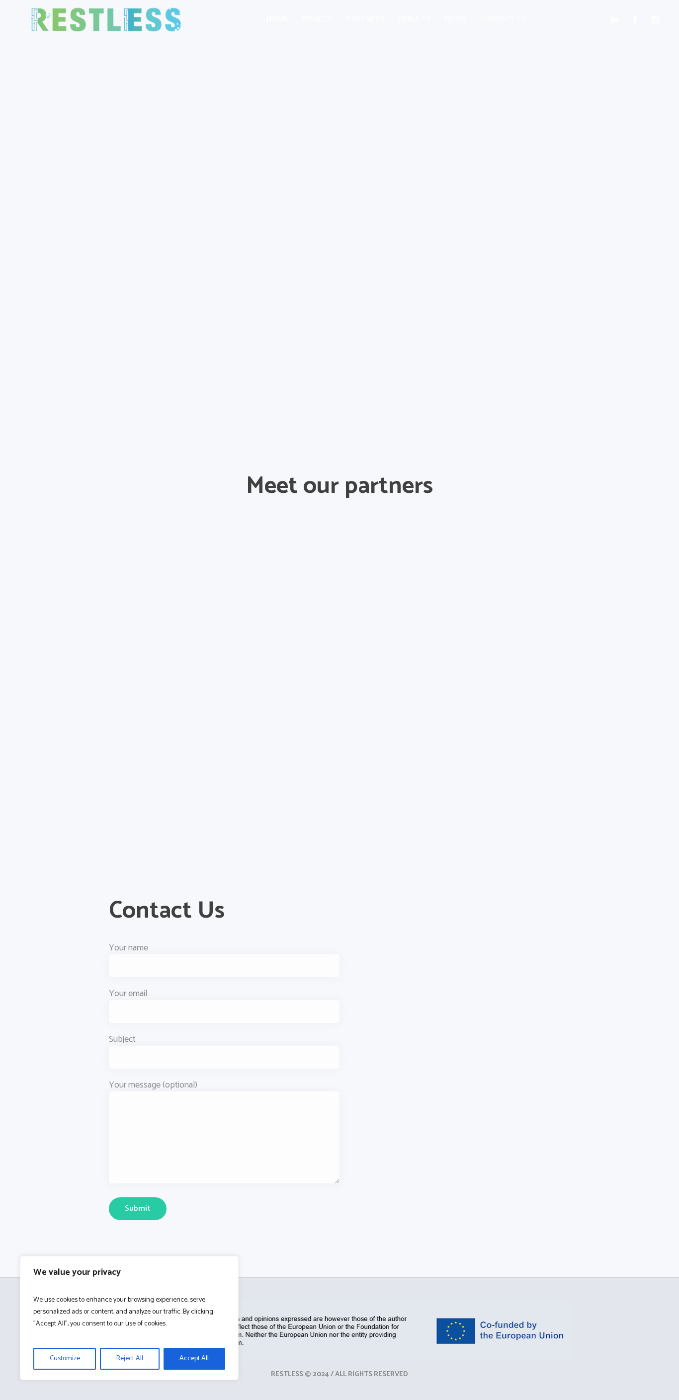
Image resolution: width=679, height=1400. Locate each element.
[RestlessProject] (339, 1331)
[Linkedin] (616, 20)
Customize (65, 1358)
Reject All (129, 1358)
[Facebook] (637, 20)
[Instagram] (657, 20)
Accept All (194, 1358)
